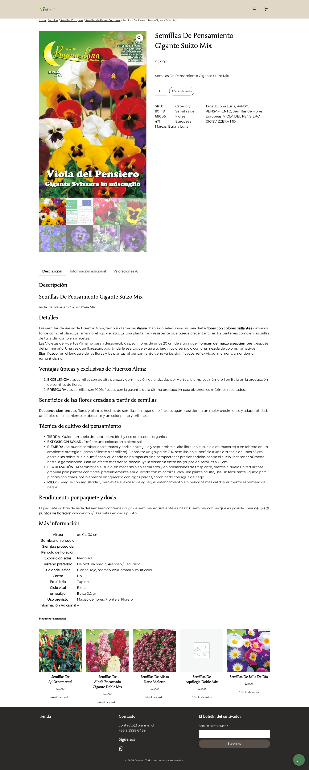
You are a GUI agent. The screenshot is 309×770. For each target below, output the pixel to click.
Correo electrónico (213, 726)
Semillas (53, 20)
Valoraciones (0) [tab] (127, 271)
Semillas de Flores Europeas (102, 20)
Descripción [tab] (52, 271)
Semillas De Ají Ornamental (60, 679)
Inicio (42, 20)
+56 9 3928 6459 (132, 730)
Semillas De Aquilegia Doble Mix (202, 679)
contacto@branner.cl (136, 725)
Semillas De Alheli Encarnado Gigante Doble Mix (107, 682)
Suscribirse (234, 743)
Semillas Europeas (71, 20)
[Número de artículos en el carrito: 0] (266, 9)
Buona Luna (178, 126)
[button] (139, 38)
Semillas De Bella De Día (249, 677)
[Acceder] (254, 9)
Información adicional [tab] (88, 271)
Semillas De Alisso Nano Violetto (154, 679)
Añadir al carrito (182, 91)
